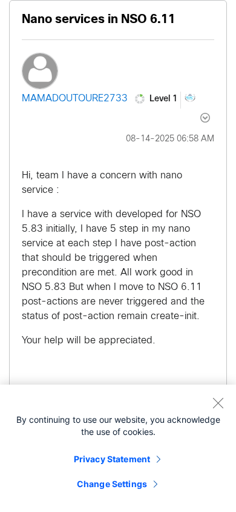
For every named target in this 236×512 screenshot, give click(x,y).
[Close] (218, 403)
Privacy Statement (112, 459)
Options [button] (198, 118)
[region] (118, 448)
